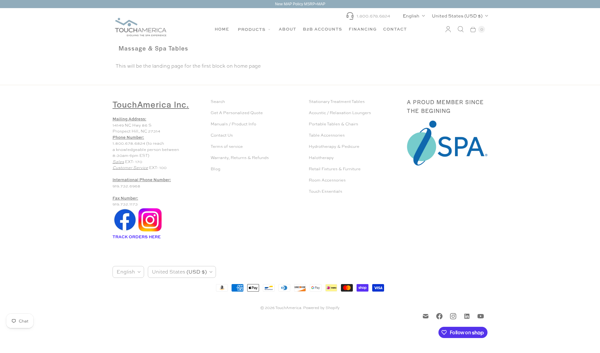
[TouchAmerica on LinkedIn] (467, 316)
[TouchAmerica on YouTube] (481, 316)
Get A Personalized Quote (237, 112)
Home (222, 29)
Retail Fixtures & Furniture (335, 169)
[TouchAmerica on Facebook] (439, 316)
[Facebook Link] (125, 231)
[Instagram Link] (150, 231)
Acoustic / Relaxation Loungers (340, 112)
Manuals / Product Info (233, 124)
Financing (363, 29)
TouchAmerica (288, 307)
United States (457, 16)
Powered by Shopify (321, 307)
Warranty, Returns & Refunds (240, 157)
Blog (215, 169)
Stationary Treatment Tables (337, 101)
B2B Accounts (322, 29)
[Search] (460, 29)
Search (218, 101)
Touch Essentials (325, 191)
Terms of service (227, 146)
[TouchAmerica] (140, 27)
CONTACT (395, 29)
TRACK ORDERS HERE (137, 236)
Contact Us (222, 135)
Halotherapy (321, 157)
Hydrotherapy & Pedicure (334, 146)
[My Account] (448, 29)
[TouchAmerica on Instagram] (453, 316)
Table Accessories (327, 135)
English (411, 16)
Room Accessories (327, 180)
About (287, 29)
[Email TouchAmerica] (425, 316)
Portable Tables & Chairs (333, 124)
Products (252, 29)
